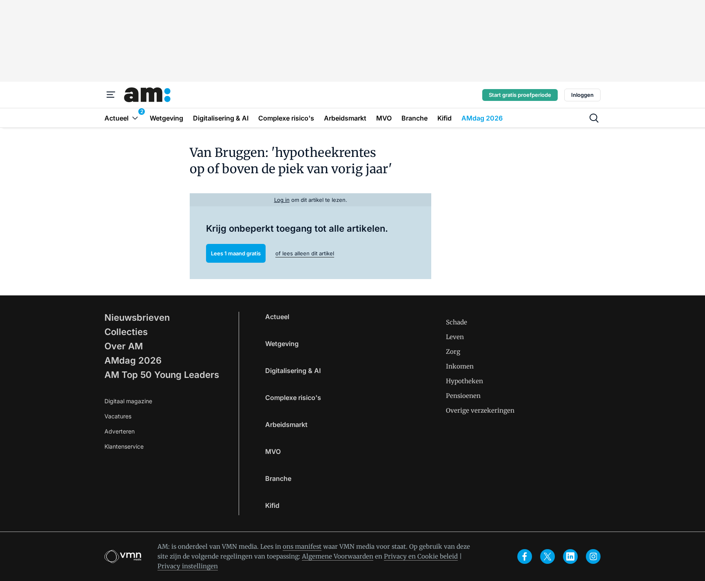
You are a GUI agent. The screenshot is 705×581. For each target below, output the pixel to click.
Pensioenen (463, 396)
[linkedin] (570, 556)
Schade (456, 322)
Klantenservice (124, 446)
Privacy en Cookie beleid (421, 556)
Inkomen (460, 366)
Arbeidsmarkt (286, 424)
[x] (547, 556)
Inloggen (582, 95)
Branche (278, 478)
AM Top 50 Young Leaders (161, 374)
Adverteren (119, 431)
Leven (455, 337)
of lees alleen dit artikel (304, 253)
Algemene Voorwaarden (337, 556)
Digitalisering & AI (293, 370)
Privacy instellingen (187, 566)
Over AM (123, 346)
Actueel (277, 317)
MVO (273, 451)
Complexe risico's (293, 397)
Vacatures (117, 416)
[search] (594, 118)
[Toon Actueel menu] (135, 117)
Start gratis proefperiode (520, 95)
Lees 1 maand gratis (236, 253)
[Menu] (111, 95)
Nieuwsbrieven (137, 317)
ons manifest (302, 546)
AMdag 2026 (133, 360)
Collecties (126, 331)
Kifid (272, 505)
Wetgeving (282, 344)
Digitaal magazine (128, 401)
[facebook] (524, 556)
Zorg (453, 351)
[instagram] (593, 556)
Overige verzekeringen (480, 410)
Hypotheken (464, 381)
